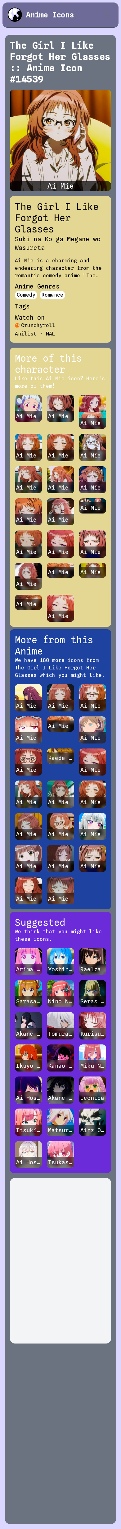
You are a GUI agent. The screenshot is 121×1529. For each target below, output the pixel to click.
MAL (50, 334)
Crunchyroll (38, 325)
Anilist (26, 334)
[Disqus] (60, 1261)
